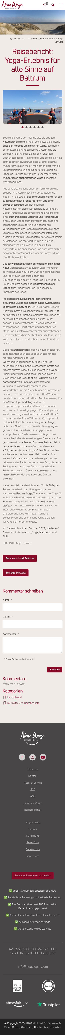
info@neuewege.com (33, 966)
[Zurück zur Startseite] (14, 5)
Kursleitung (33, 835)
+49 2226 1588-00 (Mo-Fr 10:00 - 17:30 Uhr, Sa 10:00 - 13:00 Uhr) (32, 951)
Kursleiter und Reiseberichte (23, 703)
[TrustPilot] (48, 1004)
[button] (61, 5)
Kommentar (10, 634)
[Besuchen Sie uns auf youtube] (43, 757)
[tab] (22, 127)
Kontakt (32, 776)
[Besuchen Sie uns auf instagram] (32, 757)
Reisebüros (32, 842)
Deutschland (14, 697)
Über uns (33, 769)
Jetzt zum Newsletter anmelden (32, 875)
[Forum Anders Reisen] (16, 986)
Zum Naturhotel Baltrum (20, 558)
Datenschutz (33, 849)
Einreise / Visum (33, 803)
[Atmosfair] (16, 1004)
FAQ (32, 789)
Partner (32, 829)
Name (6, 599)
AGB (32, 796)
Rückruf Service (33, 782)
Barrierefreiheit (32, 809)
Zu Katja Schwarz (16, 572)
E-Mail (7, 617)
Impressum (32, 856)
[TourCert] (48, 986)
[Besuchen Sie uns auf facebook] (22, 757)
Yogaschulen (33, 822)
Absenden (55, 669)
